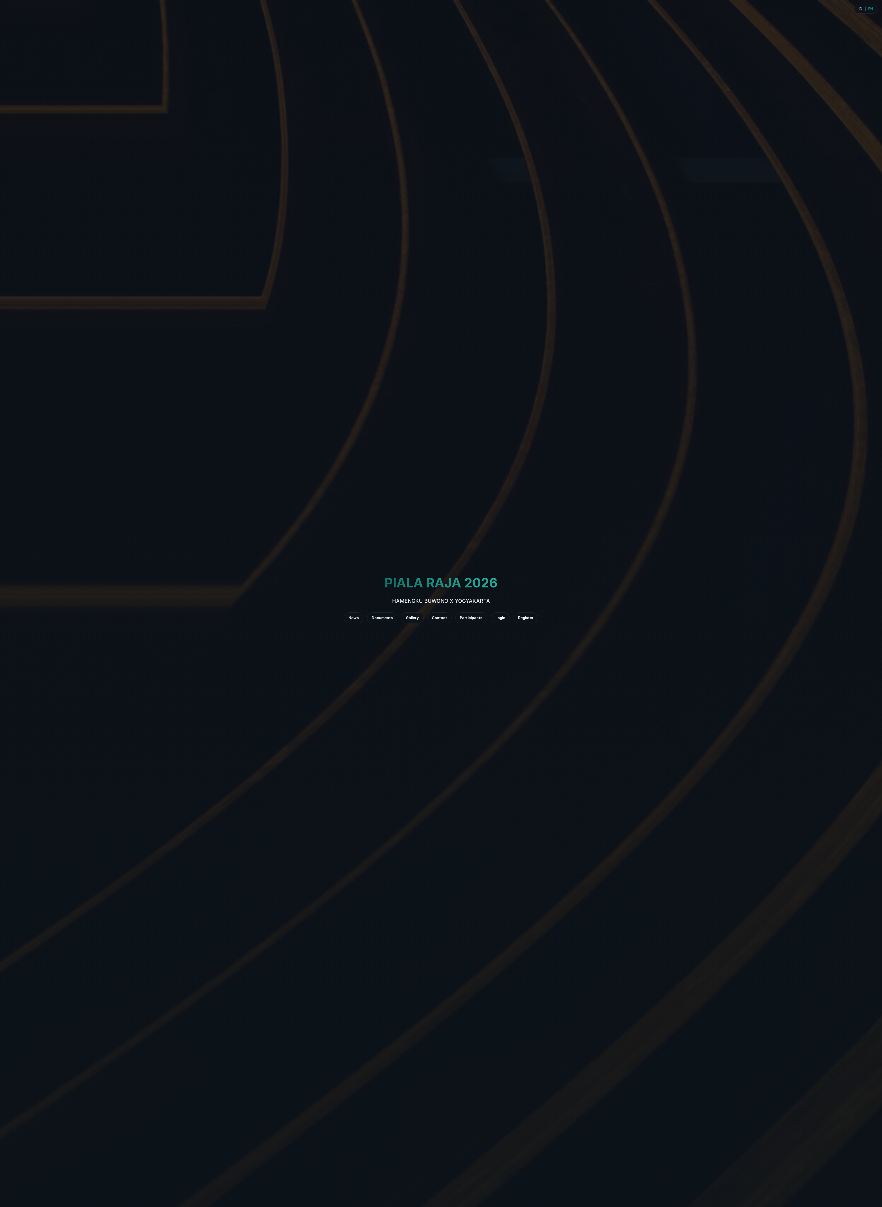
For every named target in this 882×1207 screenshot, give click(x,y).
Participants (471, 617)
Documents (382, 617)
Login (500, 617)
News (353, 617)
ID (860, 9)
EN (870, 9)
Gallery (412, 617)
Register (526, 617)
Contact (439, 617)
